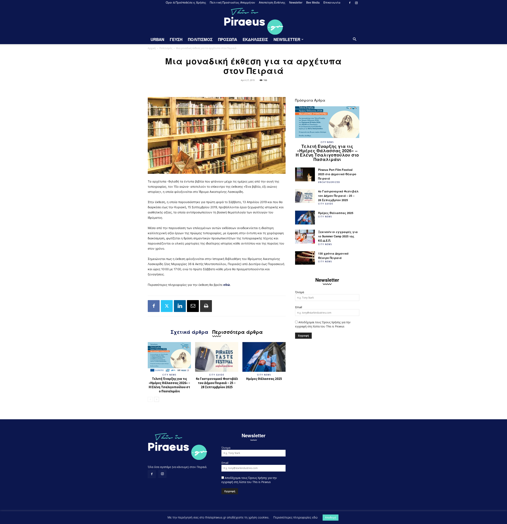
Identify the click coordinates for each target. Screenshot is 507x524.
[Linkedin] (180, 306)
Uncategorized (329, 182)
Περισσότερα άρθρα (237, 331)
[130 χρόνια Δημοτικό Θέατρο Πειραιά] (305, 258)
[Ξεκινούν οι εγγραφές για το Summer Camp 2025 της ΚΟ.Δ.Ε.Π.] (305, 236)
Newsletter (295, 2)
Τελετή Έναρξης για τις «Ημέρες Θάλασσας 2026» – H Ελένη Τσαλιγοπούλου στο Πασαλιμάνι (169, 385)
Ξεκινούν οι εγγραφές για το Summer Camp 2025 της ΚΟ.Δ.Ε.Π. (338, 236)
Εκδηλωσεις (255, 39)
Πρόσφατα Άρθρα (310, 100)
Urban (157, 39)
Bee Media (313, 2)
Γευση (176, 39)
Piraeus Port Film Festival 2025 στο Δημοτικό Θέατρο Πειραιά (337, 174)
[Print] (206, 306)
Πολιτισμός (165, 48)
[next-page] (156, 399)
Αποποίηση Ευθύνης (272, 2)
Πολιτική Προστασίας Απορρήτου (232, 2)
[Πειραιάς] (253, 20)
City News (169, 374)
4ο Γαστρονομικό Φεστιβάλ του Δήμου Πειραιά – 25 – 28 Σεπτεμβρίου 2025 (217, 383)
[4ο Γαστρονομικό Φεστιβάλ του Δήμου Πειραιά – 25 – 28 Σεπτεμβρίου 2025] (216, 357)
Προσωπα (227, 39)
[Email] (193, 306)
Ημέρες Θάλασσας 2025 (264, 379)
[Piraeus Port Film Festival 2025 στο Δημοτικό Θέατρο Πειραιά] (305, 174)
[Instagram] (356, 3)
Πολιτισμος (200, 39)
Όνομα (299, 292)
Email (298, 307)
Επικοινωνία (331, 2)
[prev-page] (150, 399)
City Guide (216, 374)
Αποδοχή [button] (330, 517)
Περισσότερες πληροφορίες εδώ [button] (295, 517)
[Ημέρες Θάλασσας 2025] (264, 357)
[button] (354, 40)
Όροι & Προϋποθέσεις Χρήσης (186, 2)
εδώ (226, 285)
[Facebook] (350, 3)
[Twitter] (167, 306)
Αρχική (152, 48)
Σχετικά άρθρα (189, 331)
